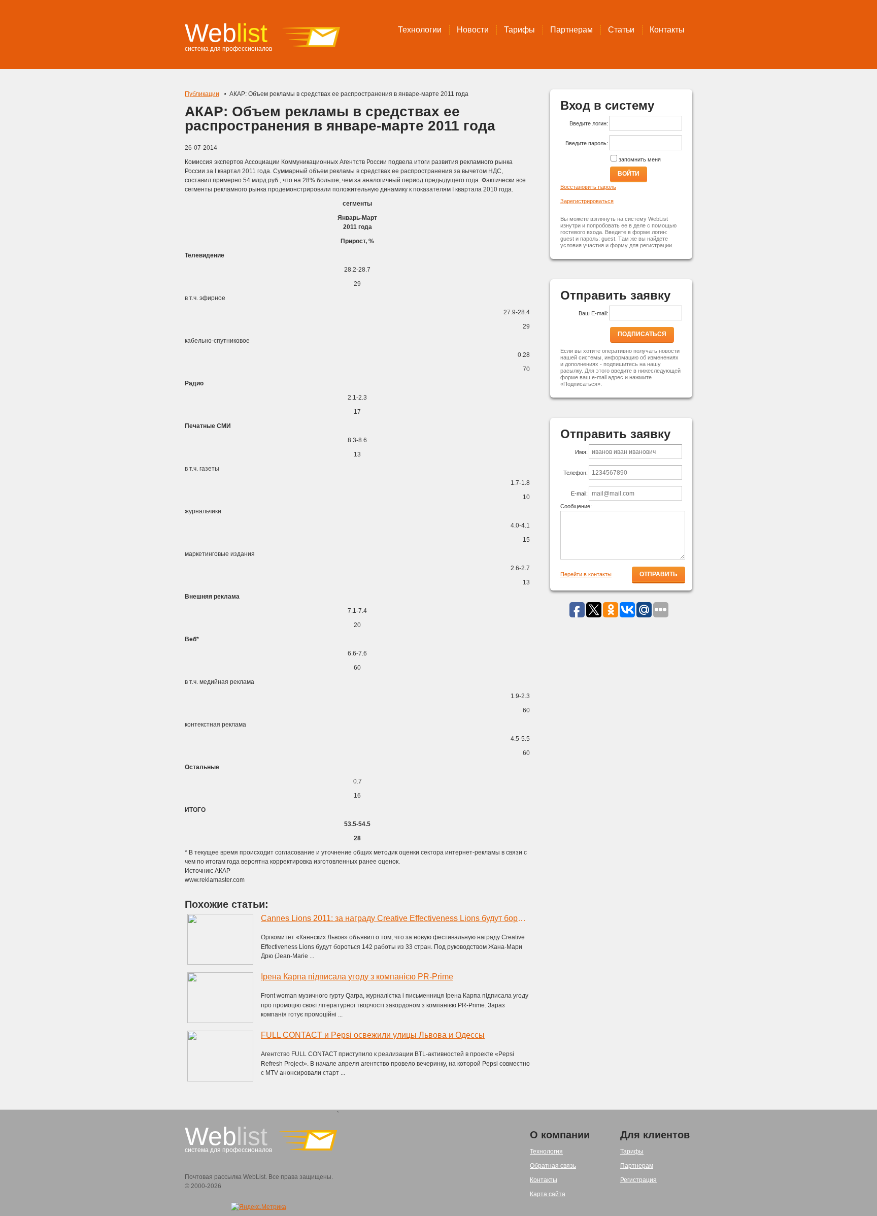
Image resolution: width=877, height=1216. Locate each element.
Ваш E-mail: (593, 313)
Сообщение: (576, 506)
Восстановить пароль (588, 187)
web (226, 33)
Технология (546, 1151)
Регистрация (638, 1180)
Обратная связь (553, 1165)
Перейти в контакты (586, 574)
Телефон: (575, 473)
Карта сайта (547, 1194)
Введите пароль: (586, 143)
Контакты (667, 29)
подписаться (642, 334)
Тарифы (519, 29)
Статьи (621, 29)
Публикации (202, 93)
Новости (473, 29)
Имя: (581, 452)
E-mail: (579, 493)
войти (628, 173)
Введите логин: (588, 123)
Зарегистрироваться (587, 201)
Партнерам (571, 29)
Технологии (420, 29)
